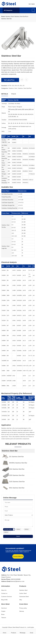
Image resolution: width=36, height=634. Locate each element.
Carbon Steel (23, 593)
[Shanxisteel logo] (9, 3)
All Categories (8, 10)
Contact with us (18, 556)
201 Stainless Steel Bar (16, 456)
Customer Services (6, 596)
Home (3, 16)
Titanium (3, 617)
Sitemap (21, 611)
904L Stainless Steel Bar (16, 488)
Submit (18, 536)
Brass (2, 614)
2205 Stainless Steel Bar (16, 475)
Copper (3, 611)
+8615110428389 (15, 579)
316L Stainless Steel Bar (16, 469)
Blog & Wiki (4, 599)
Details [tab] (4, 94)
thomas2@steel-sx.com (17, 581)
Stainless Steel (10, 16)
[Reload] (26, 79)
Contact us (4, 593)
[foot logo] (11, 569)
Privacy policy (23, 608)
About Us (3, 590)
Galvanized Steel (24, 596)
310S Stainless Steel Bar (17, 481)
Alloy (20, 599)
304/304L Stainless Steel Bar (18, 463)
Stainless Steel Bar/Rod (21, 16)
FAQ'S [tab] (13, 94)
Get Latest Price (9, 80)
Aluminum (4, 608)
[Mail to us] (22, 79)
